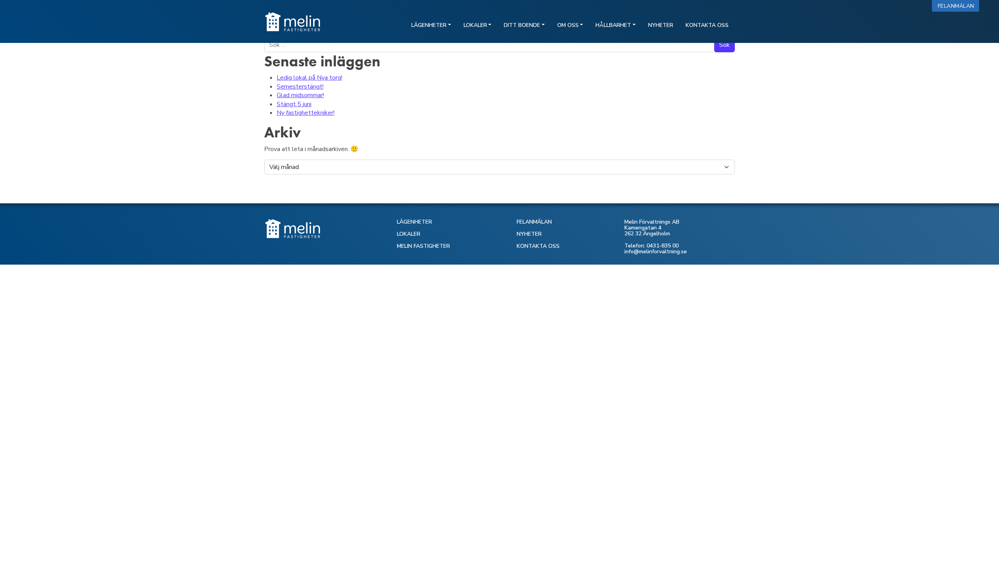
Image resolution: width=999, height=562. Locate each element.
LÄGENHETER (414, 222)
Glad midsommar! (300, 95)
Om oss (568, 25)
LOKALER (408, 234)
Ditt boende (522, 25)
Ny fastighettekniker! (305, 112)
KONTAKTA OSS (538, 246)
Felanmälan (958, 6)
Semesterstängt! (300, 86)
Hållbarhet (613, 25)
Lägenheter (428, 25)
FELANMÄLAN (534, 222)
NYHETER (529, 234)
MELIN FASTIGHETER (423, 246)
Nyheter (660, 25)
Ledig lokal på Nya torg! (309, 77)
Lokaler (475, 25)
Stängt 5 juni (294, 104)
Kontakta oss (707, 25)
